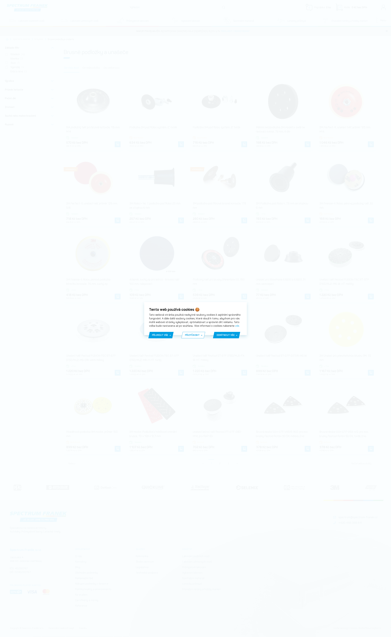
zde (237, 325)
